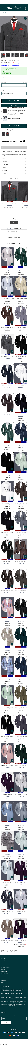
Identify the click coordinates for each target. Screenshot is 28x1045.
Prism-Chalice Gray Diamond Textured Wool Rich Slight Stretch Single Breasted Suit (7, 882)
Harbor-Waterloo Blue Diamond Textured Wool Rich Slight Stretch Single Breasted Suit (7, 824)
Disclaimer (4, 167)
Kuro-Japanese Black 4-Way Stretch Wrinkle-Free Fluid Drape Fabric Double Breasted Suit (7, 474)
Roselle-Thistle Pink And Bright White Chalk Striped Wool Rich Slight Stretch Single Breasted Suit (7, 269)
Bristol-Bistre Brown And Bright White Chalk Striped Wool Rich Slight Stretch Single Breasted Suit (7, 327)
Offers (2, 982)
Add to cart (14, 100)
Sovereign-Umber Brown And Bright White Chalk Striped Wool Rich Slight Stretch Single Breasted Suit (21, 503)
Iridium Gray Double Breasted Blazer (9, 203)
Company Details (5, 173)
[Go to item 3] (8, 55)
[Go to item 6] (22, 55)
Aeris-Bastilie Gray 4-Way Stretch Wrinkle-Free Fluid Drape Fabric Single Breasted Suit (21, 736)
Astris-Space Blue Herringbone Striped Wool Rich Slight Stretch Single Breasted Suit (20, 444)
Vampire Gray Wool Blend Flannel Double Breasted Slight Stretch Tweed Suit (7, 356)
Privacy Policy (4, 971)
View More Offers (6, 73)
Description (4, 158)
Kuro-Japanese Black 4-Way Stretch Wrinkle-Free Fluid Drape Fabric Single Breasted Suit (20, 356)
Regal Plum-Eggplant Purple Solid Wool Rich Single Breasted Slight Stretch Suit (7, 794)
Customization (5, 161)
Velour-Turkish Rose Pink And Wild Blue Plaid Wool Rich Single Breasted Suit (7, 620)
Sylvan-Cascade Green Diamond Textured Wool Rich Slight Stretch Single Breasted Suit (7, 707)
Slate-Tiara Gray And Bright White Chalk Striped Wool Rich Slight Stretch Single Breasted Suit (21, 853)
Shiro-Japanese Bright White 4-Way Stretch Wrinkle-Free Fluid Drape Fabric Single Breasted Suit (21, 385)
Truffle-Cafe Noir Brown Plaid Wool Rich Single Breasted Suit (7, 649)
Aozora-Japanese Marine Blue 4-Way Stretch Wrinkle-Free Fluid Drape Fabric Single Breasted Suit (21, 415)
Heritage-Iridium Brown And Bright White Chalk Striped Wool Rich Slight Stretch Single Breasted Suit (21, 590)
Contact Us (3, 980)
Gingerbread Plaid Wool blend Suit (21, 561)
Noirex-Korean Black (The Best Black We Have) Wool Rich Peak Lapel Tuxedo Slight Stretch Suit (7, 736)
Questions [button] (16, 228)
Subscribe (6, 1022)
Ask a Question (14, 222)
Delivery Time (5, 164)
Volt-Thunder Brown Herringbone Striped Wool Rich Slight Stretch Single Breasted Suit (7, 412)
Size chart (25, 82)
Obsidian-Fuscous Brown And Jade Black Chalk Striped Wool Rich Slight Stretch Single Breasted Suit (7, 940)
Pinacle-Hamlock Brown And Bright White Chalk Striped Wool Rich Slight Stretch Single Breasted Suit (21, 707)
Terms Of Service (4, 973)
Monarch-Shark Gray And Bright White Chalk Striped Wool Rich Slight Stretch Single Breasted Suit (21, 532)
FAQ (2, 965)
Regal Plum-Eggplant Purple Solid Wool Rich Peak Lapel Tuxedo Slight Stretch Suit (21, 940)
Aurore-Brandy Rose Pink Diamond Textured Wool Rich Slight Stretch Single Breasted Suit (7, 765)
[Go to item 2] (3, 55)
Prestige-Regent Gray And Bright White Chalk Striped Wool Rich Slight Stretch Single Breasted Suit (20, 824)
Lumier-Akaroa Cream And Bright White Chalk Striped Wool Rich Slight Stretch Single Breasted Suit (21, 298)
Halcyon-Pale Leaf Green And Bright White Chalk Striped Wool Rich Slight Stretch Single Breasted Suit (21, 474)
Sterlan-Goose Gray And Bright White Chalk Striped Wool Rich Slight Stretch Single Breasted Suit (21, 794)
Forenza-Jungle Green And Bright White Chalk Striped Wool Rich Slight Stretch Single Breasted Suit (7, 444)
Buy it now (14, 105)
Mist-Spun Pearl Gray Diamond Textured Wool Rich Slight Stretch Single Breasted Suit (20, 911)
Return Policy (4, 170)
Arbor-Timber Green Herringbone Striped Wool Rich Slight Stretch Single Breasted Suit (20, 269)
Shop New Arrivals (3, 1044)
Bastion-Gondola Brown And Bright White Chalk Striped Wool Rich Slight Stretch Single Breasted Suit (7, 590)
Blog (2, 962)
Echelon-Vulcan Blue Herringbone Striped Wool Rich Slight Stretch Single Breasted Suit (7, 385)
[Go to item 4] (13, 55)
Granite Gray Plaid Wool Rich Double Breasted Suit (7, 853)
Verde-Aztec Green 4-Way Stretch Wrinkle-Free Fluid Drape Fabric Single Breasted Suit (21, 765)
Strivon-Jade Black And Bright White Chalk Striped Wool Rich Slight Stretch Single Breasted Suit (21, 620)
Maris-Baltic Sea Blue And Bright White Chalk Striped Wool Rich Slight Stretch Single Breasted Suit (7, 911)
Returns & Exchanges (5, 967)
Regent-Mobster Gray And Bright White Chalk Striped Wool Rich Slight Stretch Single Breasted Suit (21, 327)
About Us (3, 960)
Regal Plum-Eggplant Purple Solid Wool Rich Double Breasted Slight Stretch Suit (20, 882)
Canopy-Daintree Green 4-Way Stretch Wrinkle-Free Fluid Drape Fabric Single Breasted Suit (20, 649)
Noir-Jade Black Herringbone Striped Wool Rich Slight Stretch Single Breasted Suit (7, 561)
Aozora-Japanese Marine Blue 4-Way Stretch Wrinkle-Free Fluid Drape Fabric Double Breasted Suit (7, 532)
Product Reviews (14, 219)
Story (3, 147)
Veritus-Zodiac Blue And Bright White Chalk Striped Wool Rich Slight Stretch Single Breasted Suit (21, 678)
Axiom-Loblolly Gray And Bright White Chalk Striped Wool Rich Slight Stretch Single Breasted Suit (7, 298)
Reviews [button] (9, 228)
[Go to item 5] (17, 55)
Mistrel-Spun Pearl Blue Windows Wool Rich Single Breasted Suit (7, 678)
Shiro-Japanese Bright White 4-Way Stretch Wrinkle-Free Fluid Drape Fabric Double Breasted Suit (7, 503)
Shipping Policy (4, 969)
